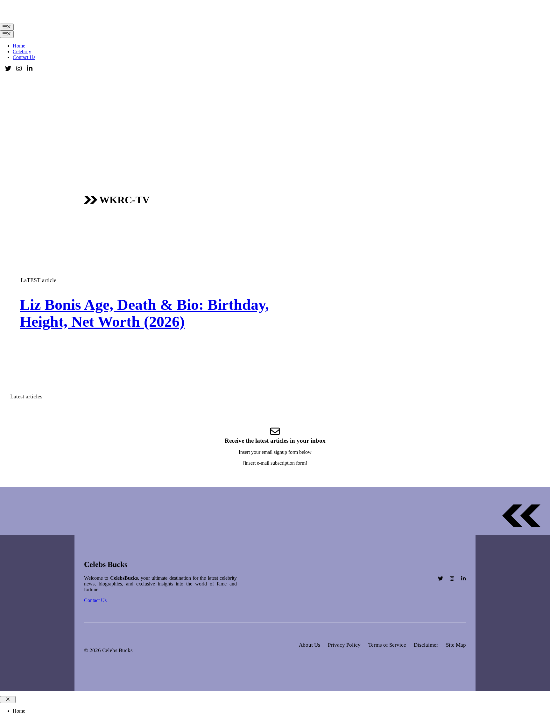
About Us (309, 645)
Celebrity (22, 51)
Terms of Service (387, 645)
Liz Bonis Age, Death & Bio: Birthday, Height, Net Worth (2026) (144, 313)
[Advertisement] (275, 119)
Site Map (456, 645)
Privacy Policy (344, 645)
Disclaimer (426, 645)
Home (19, 45)
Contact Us (24, 57)
